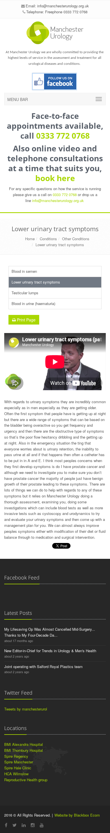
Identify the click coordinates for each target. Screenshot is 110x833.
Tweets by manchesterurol (25, 709)
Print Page (26, 320)
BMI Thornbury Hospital (23, 750)
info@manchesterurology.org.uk (63, 5)
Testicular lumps (25, 292)
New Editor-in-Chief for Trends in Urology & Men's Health (50, 650)
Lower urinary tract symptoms (60, 244)
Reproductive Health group (25, 779)
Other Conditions (75, 238)
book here (55, 178)
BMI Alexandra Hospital (23, 744)
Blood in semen (24, 271)
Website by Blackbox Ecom (77, 815)
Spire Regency (16, 756)
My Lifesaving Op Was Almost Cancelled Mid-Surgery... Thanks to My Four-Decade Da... (49, 632)
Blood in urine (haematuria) (33, 303)
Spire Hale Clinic (17, 767)
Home (30, 238)
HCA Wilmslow (16, 773)
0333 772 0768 (63, 135)
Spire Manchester (18, 762)
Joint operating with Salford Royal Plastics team (43, 666)
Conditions (48, 238)
